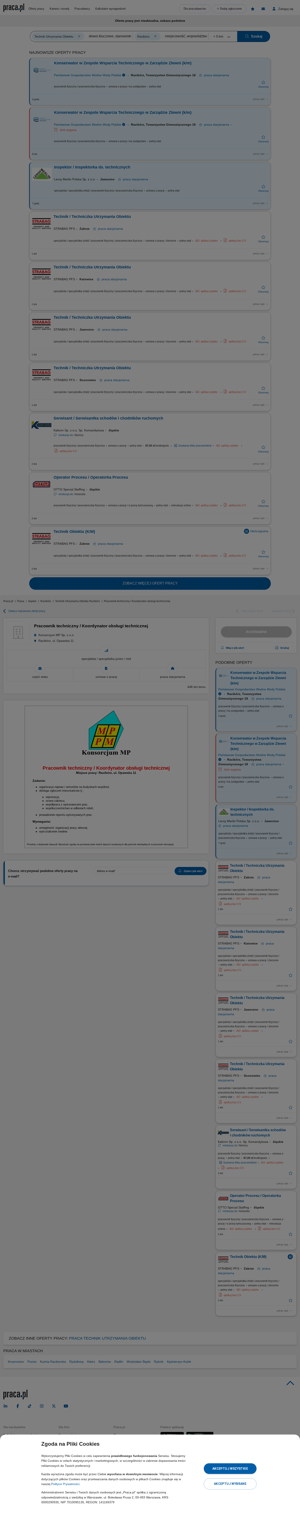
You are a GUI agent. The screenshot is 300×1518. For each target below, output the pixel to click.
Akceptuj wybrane (230, 1483)
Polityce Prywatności (65, 1484)
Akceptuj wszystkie (230, 1468)
